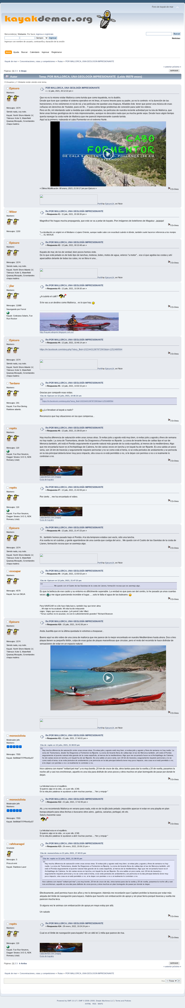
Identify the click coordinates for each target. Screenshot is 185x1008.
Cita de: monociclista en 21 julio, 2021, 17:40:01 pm (63, 853)
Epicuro (14, 88)
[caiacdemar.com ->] (8, 452)
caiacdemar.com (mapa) (50, 477)
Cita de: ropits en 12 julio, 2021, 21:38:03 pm (60, 745)
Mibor (13, 211)
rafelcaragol (16, 843)
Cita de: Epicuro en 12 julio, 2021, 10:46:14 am (60, 396)
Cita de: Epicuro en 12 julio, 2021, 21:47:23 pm (60, 580)
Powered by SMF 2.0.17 (67, 1001)
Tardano (14, 383)
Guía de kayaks (47, 479)
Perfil (100, 204)
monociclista (17, 735)
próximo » (176, 67)
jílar (11, 285)
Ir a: (163, 981)
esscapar (15, 571)
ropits (13, 428)
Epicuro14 (109, 204)
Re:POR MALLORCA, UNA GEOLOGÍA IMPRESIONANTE (74, 211)
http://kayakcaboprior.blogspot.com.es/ (57, 332)
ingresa (39, 34)
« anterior (168, 67)
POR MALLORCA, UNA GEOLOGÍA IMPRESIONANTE (73, 88)
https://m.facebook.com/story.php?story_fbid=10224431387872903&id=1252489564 (81, 349)
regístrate (49, 34)
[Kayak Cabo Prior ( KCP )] (8, 313)
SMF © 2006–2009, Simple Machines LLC (96, 1001)
